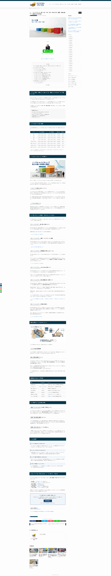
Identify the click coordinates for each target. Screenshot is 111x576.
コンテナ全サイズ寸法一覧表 (38, 67)
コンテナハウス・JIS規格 (72, 84)
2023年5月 (70, 58)
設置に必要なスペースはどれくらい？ (40, 80)
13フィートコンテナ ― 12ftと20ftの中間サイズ (42, 77)
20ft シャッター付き (41, 482)
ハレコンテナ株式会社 (34, 539)
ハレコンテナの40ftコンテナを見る (36, 316)
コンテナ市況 (71, 86)
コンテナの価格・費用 (72, 77)
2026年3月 (70, 36)
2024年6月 (70, 49)
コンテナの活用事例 (72, 81)
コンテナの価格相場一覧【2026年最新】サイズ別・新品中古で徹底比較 (42, 511)
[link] (40, 534)
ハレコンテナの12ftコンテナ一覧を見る (37, 263)
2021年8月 (70, 65)
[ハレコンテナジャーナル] (37, 4)
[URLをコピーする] (63, 521)
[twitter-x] (41, 534)
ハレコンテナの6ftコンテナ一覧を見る (37, 234)
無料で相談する (47, 500)
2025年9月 (70, 40)
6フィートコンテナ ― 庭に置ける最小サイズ (42, 73)
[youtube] (44, 534)
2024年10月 (71, 45)
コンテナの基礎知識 (72, 79)
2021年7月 (70, 67)
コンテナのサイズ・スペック (33, 15)
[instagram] (43, 534)
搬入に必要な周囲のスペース (40, 83)
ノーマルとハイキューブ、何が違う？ (40, 68)
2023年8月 (70, 56)
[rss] (79, 0)
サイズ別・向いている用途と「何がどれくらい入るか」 (43, 72)
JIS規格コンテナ (50, 396)
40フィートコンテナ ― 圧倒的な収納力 (41, 79)
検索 (80, 12)
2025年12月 (71, 38)
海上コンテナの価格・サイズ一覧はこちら (47, 58)
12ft (37, 481)
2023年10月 (71, 54)
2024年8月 (70, 47)
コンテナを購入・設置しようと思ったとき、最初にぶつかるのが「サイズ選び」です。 (47, 65)
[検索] (81, 0)
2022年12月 (71, 63)
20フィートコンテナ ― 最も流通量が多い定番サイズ (43, 78)
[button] (32, 521)
